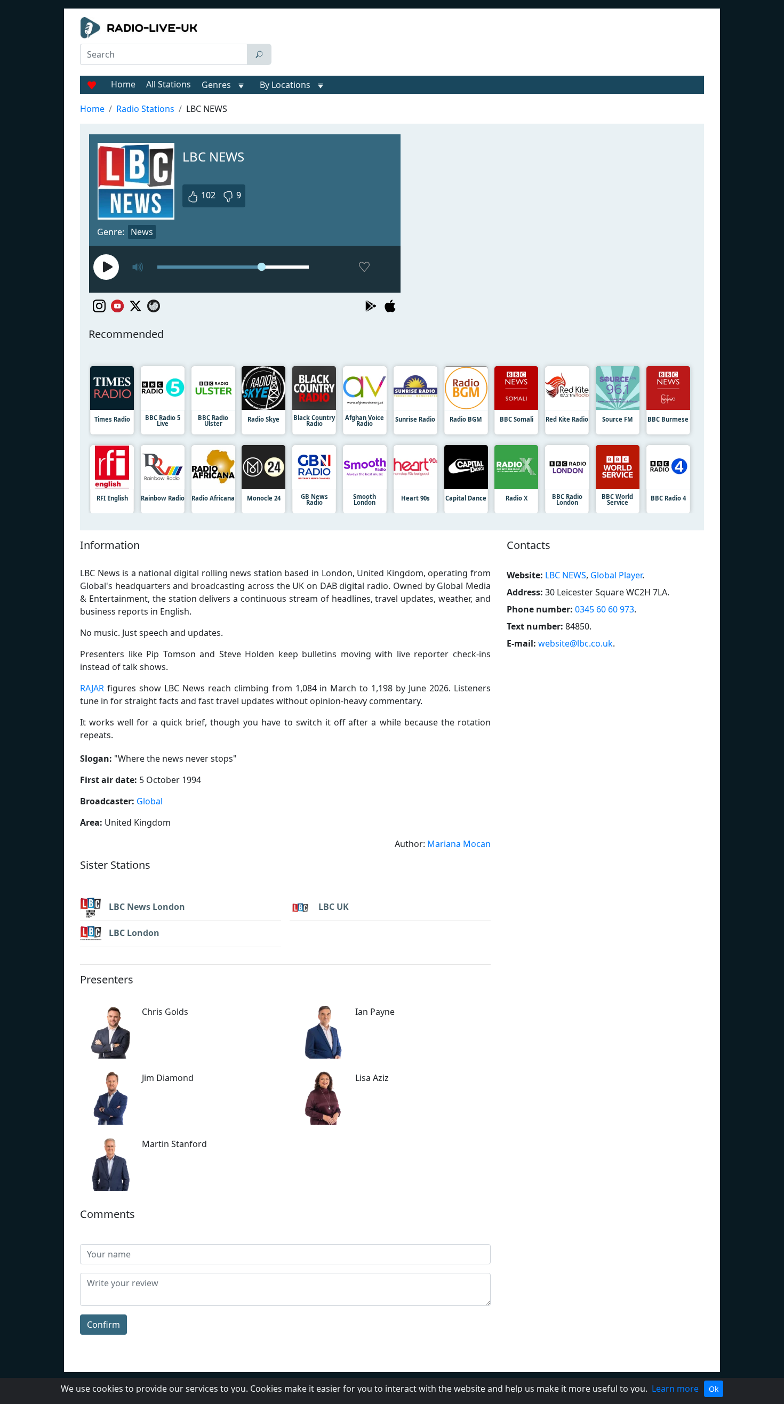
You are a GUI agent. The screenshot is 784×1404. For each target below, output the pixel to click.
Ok (713, 1389)
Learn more (675, 1388)
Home (123, 84)
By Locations (285, 85)
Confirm (103, 1324)
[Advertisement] (490, 43)
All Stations (168, 84)
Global (150, 801)
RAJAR (92, 688)
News (142, 232)
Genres (216, 85)
